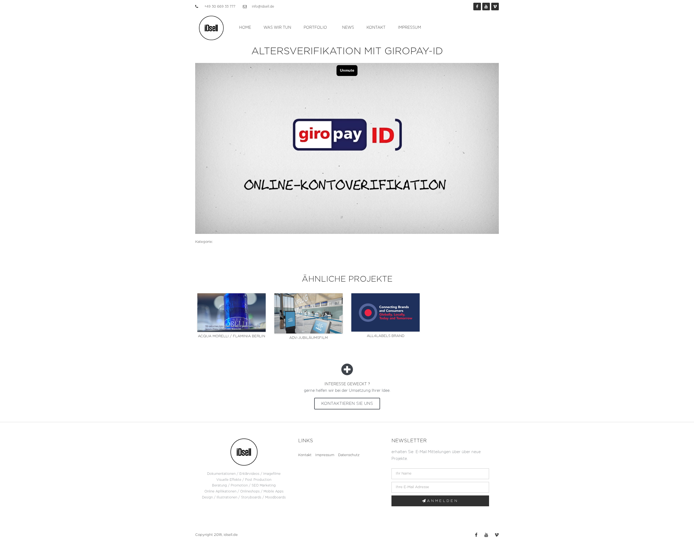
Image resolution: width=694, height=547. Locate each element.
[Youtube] (486, 6)
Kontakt (376, 28)
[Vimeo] (495, 6)
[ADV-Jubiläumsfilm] (308, 313)
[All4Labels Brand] (385, 312)
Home (245, 28)
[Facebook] (477, 6)
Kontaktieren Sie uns (347, 404)
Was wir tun (277, 28)
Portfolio (315, 28)
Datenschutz (348, 455)
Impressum (409, 28)
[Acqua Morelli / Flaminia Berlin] (231, 312)
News (348, 28)
